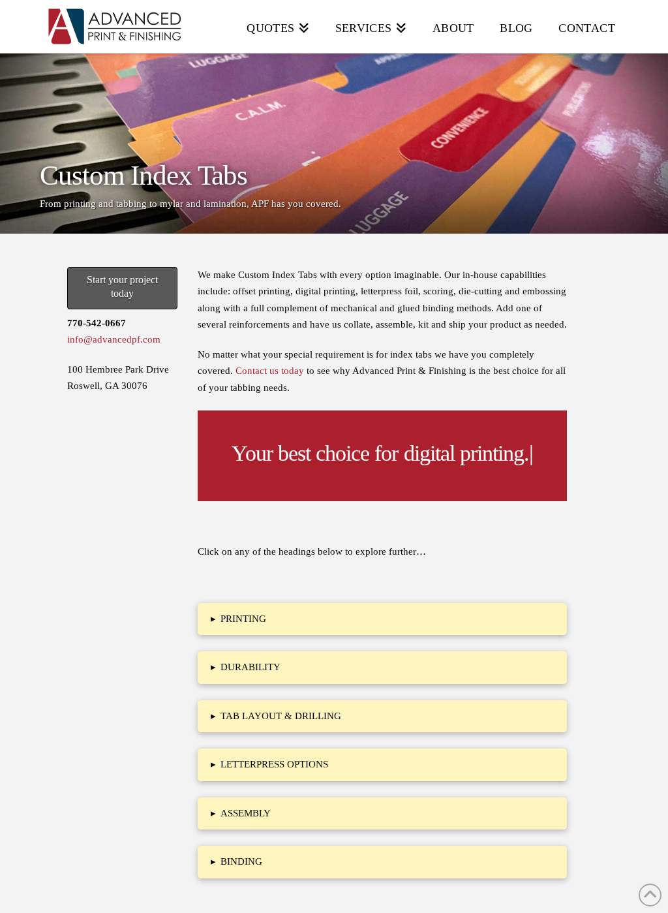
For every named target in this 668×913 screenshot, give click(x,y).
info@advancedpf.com (113, 339)
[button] (383, 619)
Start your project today (122, 286)
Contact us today (269, 370)
